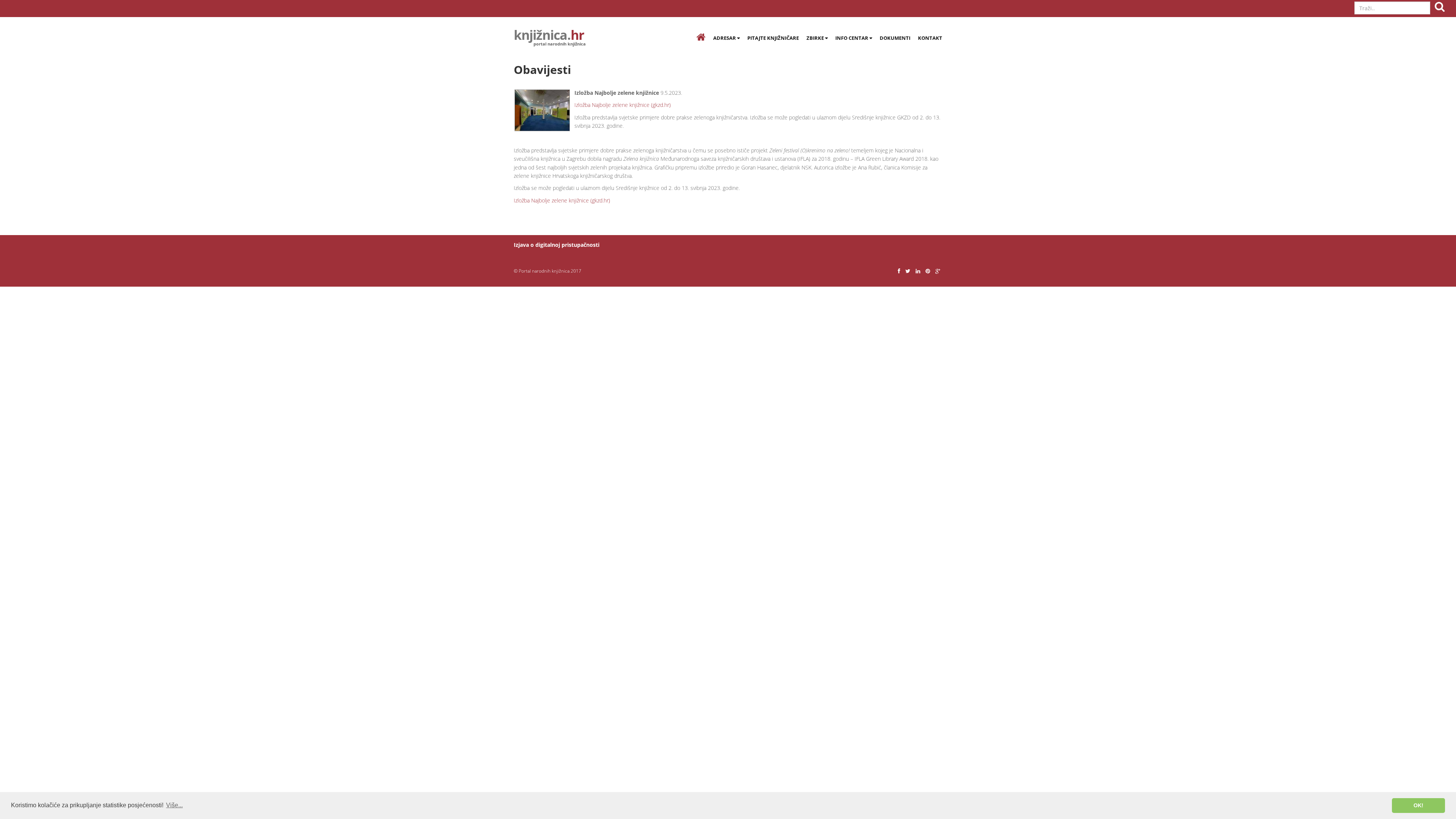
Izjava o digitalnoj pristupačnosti (556, 244)
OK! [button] (1418, 805)
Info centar (852, 38)
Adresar (725, 38)
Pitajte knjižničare (773, 38)
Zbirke (815, 38)
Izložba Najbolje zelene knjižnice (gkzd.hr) (622, 104)
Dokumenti (895, 38)
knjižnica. (549, 36)
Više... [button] (174, 805)
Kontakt (930, 38)
